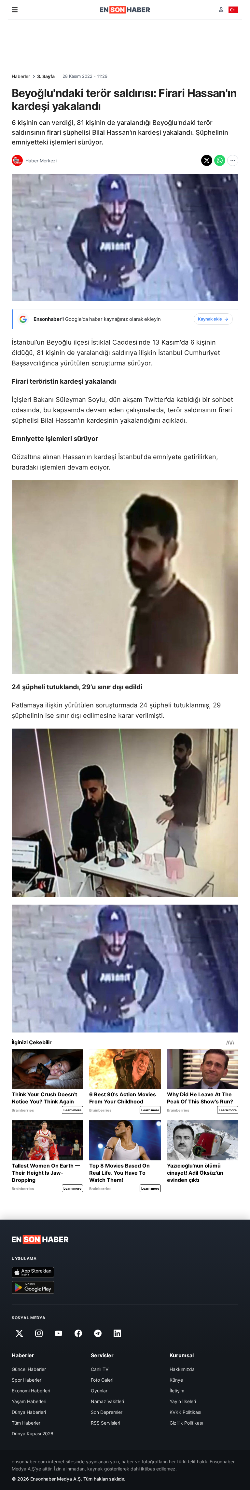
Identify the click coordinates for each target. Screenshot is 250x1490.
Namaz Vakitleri (107, 1401)
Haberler (21, 76)
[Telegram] (97, 1333)
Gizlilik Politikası (186, 1423)
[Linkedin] (117, 1333)
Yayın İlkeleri (183, 1401)
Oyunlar (99, 1390)
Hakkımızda (182, 1369)
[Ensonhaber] (125, 10)
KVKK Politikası (185, 1412)
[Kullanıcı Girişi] (221, 9)
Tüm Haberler (26, 1423)
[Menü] (15, 10)
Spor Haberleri (27, 1380)
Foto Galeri (102, 1380)
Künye (176, 1380)
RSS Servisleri (105, 1423)
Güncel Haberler (29, 1369)
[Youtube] (58, 1333)
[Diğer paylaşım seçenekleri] (232, 160)
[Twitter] (19, 1333)
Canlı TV (99, 1369)
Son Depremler (106, 1412)
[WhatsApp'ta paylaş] (219, 160)
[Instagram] (38, 1333)
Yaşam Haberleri (29, 1401)
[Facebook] (78, 1333)
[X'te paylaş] (206, 160)
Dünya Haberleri (29, 1412)
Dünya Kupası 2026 (32, 1433)
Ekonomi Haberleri (31, 1390)
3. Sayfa (46, 76)
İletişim (177, 1390)
